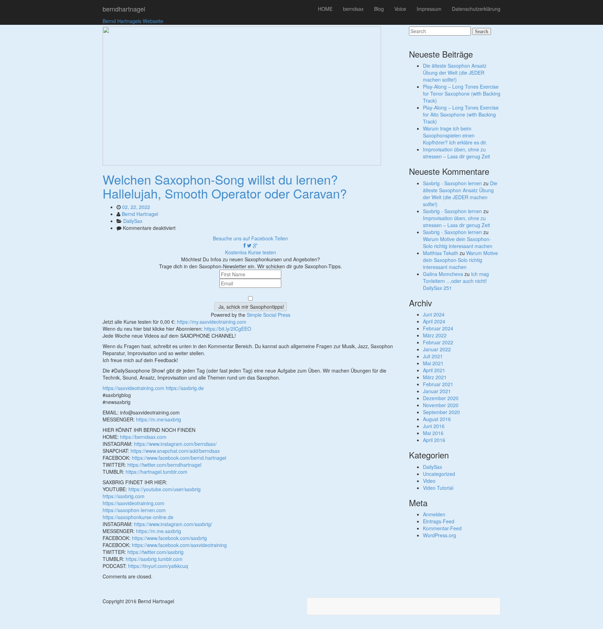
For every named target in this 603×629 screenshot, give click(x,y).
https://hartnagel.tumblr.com (156, 471)
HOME (325, 8)
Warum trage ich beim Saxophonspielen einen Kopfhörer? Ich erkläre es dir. (455, 135)
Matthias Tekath (440, 252)
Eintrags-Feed (438, 521)
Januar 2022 (437, 349)
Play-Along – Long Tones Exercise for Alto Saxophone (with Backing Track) (461, 114)
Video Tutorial (438, 487)
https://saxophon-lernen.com (134, 510)
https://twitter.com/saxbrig (155, 551)
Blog (379, 8)
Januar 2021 (437, 391)
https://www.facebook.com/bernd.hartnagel (179, 457)
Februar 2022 (438, 342)
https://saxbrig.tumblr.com (154, 558)
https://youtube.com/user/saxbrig (164, 489)
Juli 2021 (433, 356)
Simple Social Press (268, 314)
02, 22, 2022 (136, 206)
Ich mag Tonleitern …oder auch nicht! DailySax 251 (456, 280)
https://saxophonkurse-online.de (138, 517)
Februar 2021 (438, 384)
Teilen (281, 238)
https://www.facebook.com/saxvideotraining (179, 544)
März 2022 (435, 335)
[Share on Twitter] (249, 245)
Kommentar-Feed (442, 528)
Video (429, 480)
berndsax (353, 8)
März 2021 (435, 377)
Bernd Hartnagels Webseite (133, 20)
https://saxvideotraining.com (133, 387)
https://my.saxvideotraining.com (211, 321)
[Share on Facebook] (245, 245)
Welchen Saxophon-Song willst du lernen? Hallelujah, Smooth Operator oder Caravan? (225, 186)
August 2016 (437, 418)
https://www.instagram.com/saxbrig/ (173, 524)
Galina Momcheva (443, 273)
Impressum (429, 8)
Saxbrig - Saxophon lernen (452, 183)
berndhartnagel (124, 8)
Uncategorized (439, 473)
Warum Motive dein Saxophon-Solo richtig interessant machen (457, 242)
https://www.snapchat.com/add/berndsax (175, 450)
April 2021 (434, 370)
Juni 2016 (434, 425)
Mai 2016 (433, 432)
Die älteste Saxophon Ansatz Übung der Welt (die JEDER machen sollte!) (454, 72)
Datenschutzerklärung (476, 8)
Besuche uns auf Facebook (243, 238)
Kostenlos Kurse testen (250, 252)
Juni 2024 (434, 314)
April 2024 (434, 321)
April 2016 (434, 439)
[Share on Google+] (255, 245)
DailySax (132, 220)
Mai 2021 (433, 363)
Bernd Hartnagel (140, 213)
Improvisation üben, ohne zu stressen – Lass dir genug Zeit (456, 153)
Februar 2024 (438, 328)
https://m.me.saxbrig (158, 530)
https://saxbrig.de (185, 387)
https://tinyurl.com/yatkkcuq (158, 565)
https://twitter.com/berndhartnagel (164, 464)
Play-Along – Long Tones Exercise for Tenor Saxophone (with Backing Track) (461, 93)
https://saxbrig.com (123, 496)
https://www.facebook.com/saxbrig (169, 537)
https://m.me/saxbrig (158, 419)
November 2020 (441, 405)
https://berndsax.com (143, 436)
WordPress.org (439, 535)
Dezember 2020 (441, 398)
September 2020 (441, 412)
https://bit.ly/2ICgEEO (227, 328)
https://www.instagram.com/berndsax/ (175, 443)
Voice (400, 8)
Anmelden (434, 514)
